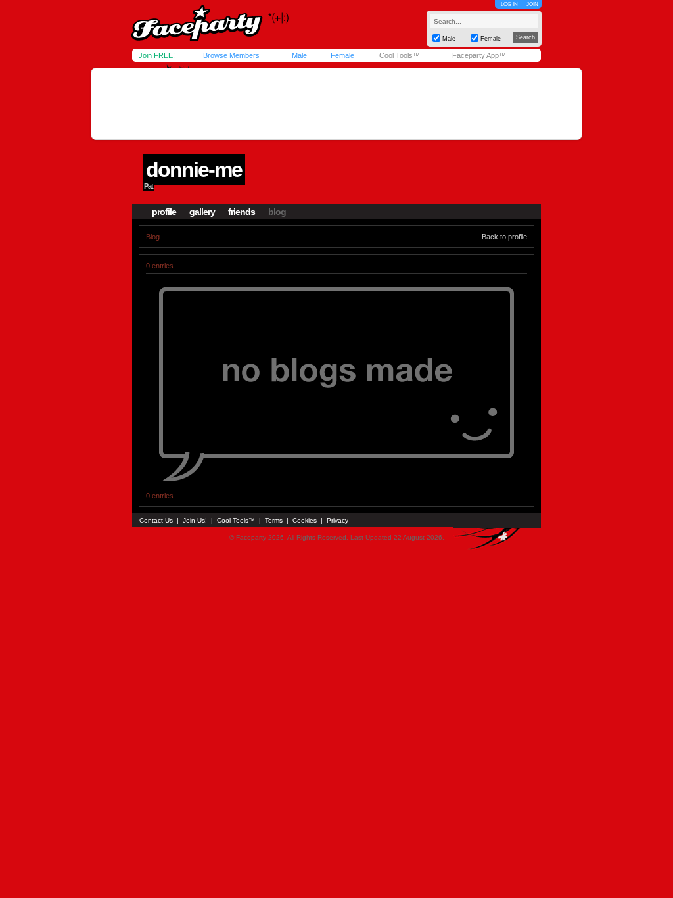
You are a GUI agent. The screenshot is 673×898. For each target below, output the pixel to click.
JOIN (532, 4)
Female (342, 55)
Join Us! (195, 520)
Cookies (304, 520)
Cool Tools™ (399, 55)
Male (299, 55)
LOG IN (509, 4)
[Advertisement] (336, 103)
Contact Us (156, 520)
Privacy (337, 520)
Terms (274, 520)
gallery (202, 211)
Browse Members (231, 55)
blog (277, 211)
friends (241, 211)
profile (164, 211)
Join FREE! (157, 55)
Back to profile (504, 237)
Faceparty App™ (479, 55)
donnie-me (194, 169)
